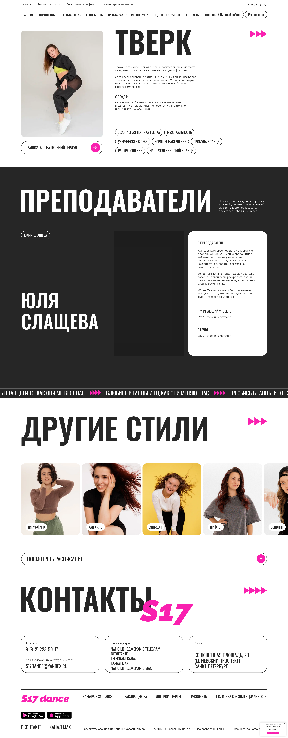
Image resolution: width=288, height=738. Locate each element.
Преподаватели (71, 14)
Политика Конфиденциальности (241, 696)
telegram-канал (124, 658)
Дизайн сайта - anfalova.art (249, 728)
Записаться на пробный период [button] (52, 147)
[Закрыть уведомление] (284, 723)
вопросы (210, 15)
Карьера (26, 4)
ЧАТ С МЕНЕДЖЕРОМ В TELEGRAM (135, 649)
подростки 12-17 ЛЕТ (168, 15)
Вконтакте (119, 654)
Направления (46, 14)
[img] (232, 499)
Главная (27, 14)
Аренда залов (117, 14)
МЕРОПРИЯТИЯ (140, 14)
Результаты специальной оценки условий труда (113, 728)
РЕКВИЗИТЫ (199, 696)
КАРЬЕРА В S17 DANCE (97, 696)
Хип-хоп (155, 527)
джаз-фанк (36, 527)
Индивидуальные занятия (118, 4)
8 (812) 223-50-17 (42, 649)
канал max (120, 663)
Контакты (193, 15)
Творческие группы (49, 4)
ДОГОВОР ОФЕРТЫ (168, 696)
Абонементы (94, 14)
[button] (95, 147)
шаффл (215, 527)
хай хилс (95, 527)
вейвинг (277, 527)
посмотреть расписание (55, 559)
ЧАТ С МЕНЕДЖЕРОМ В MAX (131, 668)
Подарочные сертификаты (81, 4)
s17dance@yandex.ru (46, 665)
